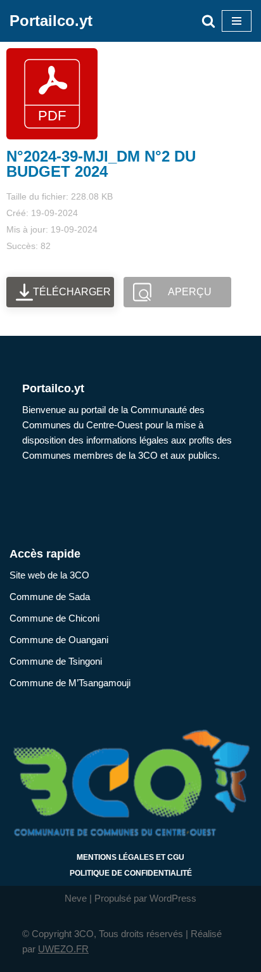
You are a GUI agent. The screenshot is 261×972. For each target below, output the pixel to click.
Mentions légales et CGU (130, 857)
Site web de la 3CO (49, 575)
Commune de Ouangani (59, 639)
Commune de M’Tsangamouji (70, 682)
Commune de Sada (50, 596)
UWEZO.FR (63, 948)
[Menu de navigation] (236, 21)
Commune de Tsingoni (56, 661)
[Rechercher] (208, 21)
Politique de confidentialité (131, 873)
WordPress (173, 898)
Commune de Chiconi (54, 618)
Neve (76, 898)
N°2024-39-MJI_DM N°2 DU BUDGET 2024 (101, 164)
